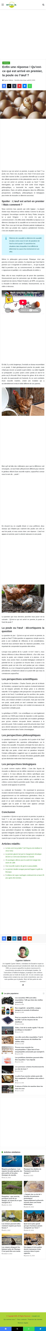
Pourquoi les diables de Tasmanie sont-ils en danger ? (32, 1171)
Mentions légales (23, 1323)
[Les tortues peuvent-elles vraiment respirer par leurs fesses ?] (12, 1216)
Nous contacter (22, 1319)
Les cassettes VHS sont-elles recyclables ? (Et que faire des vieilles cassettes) (29, 1000)
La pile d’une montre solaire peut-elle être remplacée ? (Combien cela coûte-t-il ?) (29, 1078)
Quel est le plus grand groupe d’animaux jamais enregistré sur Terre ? (33, 1226)
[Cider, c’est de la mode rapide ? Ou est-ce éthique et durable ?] (7, 1031)
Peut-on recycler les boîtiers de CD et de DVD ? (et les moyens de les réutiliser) (28, 1020)
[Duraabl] (11, 4)
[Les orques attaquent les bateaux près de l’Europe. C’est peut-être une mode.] (12, 1239)
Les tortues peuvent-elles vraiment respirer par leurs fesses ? (11, 1226)
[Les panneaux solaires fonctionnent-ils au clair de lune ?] (7, 1070)
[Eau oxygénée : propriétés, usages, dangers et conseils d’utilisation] (7, 1011)
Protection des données (35, 1319)
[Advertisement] (23, 34)
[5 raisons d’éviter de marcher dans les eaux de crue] (7, 1089)
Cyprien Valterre (8, 80)
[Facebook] (4, 938)
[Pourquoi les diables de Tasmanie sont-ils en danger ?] (34, 1161)
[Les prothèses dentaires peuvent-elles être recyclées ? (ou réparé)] (7, 1060)
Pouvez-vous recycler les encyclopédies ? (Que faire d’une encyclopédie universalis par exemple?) (29, 1049)
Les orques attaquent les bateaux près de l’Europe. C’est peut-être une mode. (11, 1249)
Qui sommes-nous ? (10, 1319)
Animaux (6, 63)
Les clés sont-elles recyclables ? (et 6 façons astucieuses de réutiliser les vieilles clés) (29, 1039)
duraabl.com (36, 1316)
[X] (9, 938)
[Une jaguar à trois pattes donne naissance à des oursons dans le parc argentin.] (34, 1239)
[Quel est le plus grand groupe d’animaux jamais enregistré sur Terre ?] (34, 1216)
